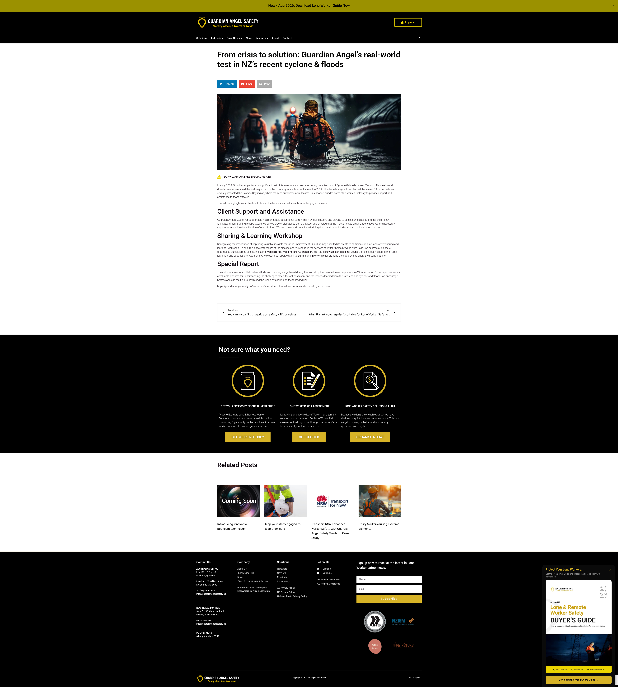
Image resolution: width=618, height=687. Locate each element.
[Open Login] (413, 22)
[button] (420, 38)
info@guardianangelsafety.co (211, 594)
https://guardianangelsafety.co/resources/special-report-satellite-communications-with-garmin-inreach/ (275, 286)
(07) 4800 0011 (207, 590)
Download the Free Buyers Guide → (579, 679)
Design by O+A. (415, 677)
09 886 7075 (206, 620)
